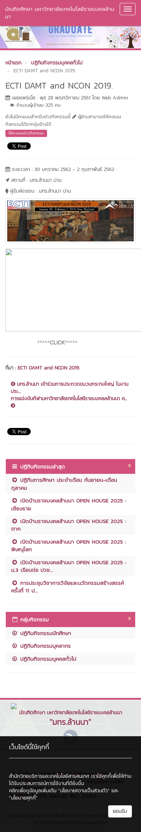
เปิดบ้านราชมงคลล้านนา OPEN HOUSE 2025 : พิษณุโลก (68, 545)
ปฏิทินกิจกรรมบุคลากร (44, 646)
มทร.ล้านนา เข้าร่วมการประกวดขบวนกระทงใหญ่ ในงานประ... (69, 388)
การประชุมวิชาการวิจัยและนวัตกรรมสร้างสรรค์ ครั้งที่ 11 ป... (67, 587)
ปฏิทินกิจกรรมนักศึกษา (44, 633)
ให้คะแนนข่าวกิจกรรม (26, 133)
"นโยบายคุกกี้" (23, 798)
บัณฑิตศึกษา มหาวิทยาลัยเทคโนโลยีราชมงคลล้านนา (59, 13)
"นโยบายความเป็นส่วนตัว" (84, 790)
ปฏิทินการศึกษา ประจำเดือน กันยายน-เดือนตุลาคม (64, 484)
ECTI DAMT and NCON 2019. (49, 368)
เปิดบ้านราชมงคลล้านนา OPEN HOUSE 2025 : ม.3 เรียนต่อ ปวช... (68, 566)
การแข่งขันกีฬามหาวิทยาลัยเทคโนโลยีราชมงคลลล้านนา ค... (69, 398)
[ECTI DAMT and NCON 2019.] (70, 219)
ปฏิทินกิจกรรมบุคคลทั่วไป (47, 659)
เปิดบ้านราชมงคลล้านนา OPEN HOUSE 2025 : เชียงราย (68, 504)
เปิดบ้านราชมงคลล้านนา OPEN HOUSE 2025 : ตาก (68, 525)
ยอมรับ (120, 811)
